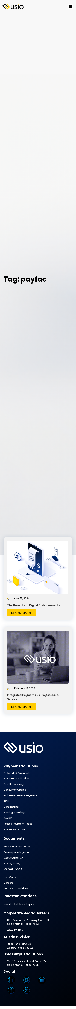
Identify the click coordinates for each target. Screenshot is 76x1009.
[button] (70, 6)
